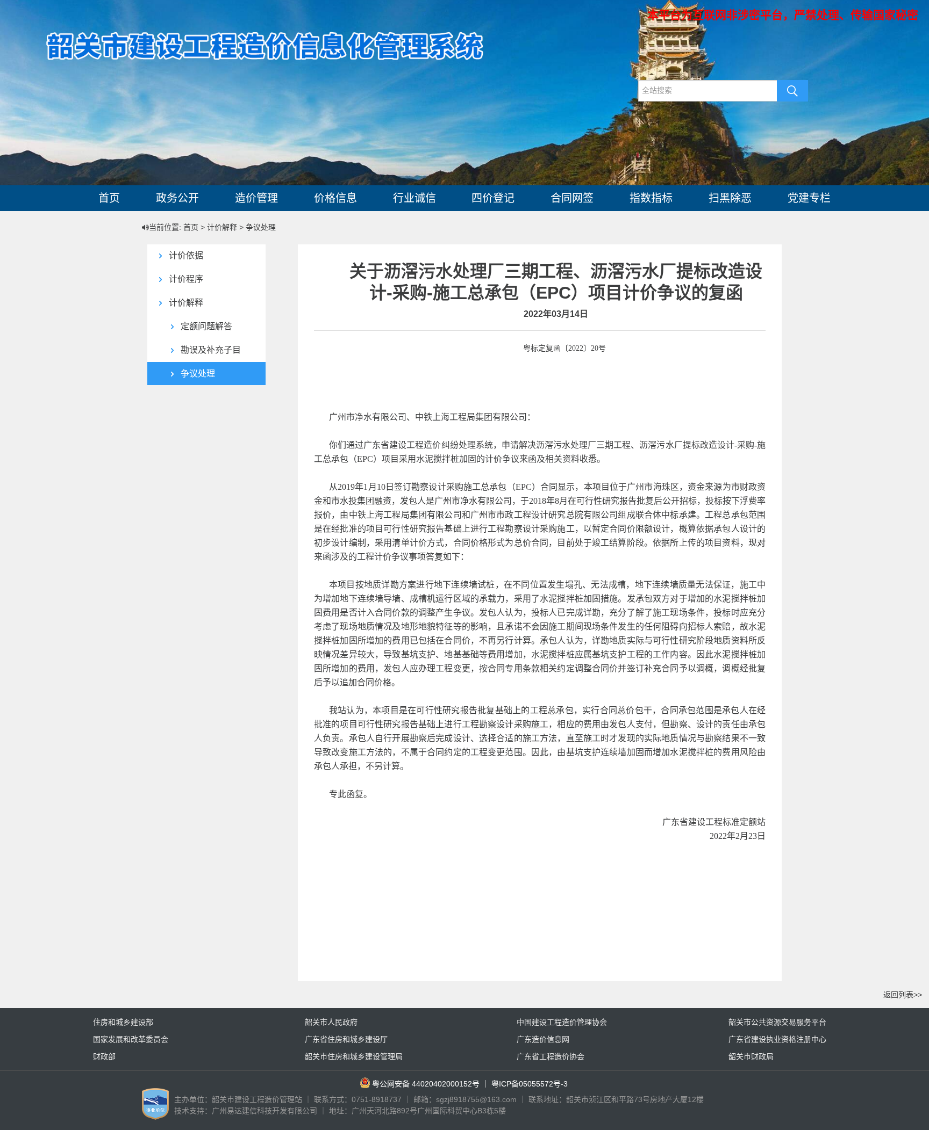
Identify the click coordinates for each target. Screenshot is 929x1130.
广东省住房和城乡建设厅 (346, 1039)
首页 (109, 198)
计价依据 (186, 255)
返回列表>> (902, 994)
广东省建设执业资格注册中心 (777, 1039)
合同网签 (572, 198)
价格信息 (335, 198)
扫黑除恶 (730, 198)
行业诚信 (414, 198)
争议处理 (198, 373)
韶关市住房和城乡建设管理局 (354, 1056)
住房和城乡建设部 (123, 1022)
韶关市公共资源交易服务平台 (777, 1022)
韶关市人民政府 (331, 1022)
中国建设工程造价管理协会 (562, 1022)
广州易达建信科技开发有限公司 (264, 1110)
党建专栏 (809, 198)
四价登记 (492, 198)
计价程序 (186, 279)
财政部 (104, 1056)
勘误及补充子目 (211, 349)
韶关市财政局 (751, 1056)
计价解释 (186, 302)
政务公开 (177, 198)
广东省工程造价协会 (550, 1056)
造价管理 (256, 198)
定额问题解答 (206, 326)
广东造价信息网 (543, 1039)
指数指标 (651, 198)
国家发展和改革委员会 (130, 1039)
